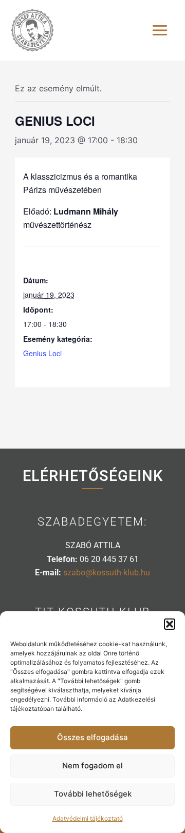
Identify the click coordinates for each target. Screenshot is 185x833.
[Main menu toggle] (160, 30)
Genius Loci (42, 353)
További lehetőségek (93, 794)
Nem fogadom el (92, 765)
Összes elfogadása (92, 737)
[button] (169, 624)
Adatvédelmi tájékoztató (87, 818)
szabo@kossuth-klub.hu (106, 572)
